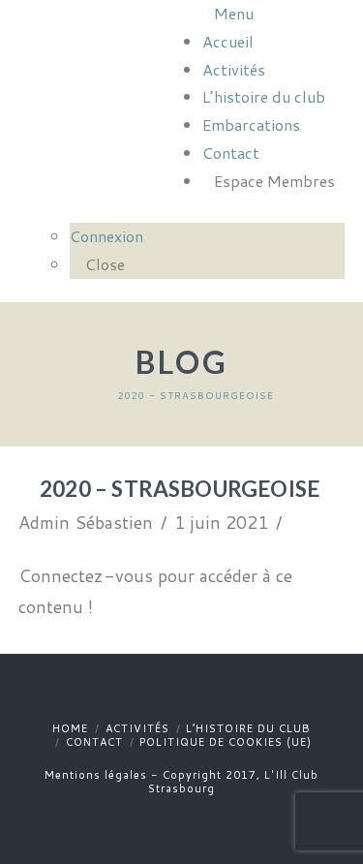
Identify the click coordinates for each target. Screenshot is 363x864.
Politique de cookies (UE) (225, 742)
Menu (234, 13)
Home (70, 728)
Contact (94, 742)
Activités (137, 728)
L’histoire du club (248, 728)
